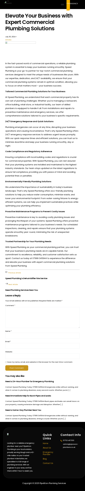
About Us (47, 447)
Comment (10, 305)
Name (8, 331)
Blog (45, 458)
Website (8, 352)
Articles (8, 40)
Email (8, 341)
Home (45, 443)
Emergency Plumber (48, 453)
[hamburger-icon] (62, 4)
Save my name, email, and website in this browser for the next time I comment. (40, 362)
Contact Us (48, 463)
